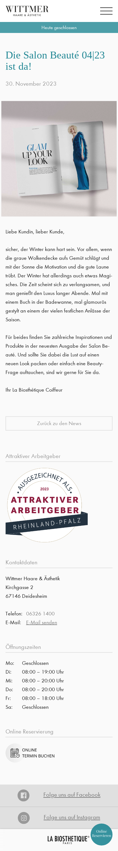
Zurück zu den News (59, 423)
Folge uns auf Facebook (71, 794)
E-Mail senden (41, 622)
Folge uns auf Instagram (72, 817)
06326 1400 (40, 613)
